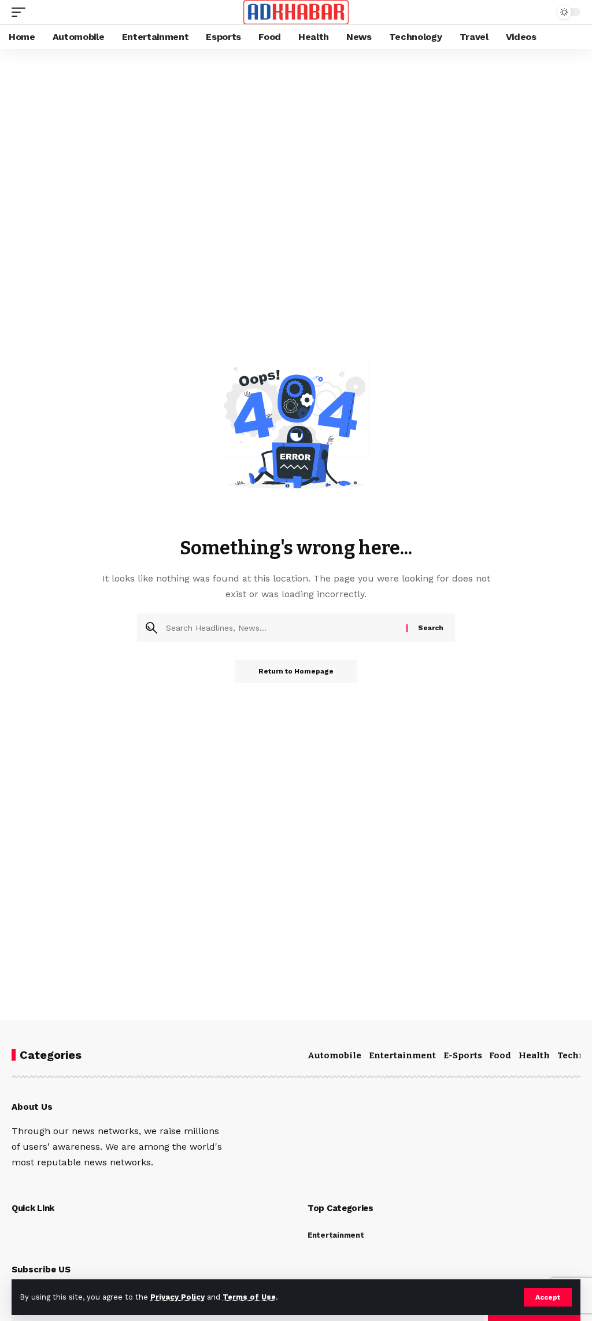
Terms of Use (249, 1297)
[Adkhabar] (296, 12)
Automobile (334, 1055)
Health (534, 1055)
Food (500, 1055)
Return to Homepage (296, 671)
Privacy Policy (177, 1297)
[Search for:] (281, 627)
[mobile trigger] (21, 12)
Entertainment (402, 1055)
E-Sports (462, 1055)
